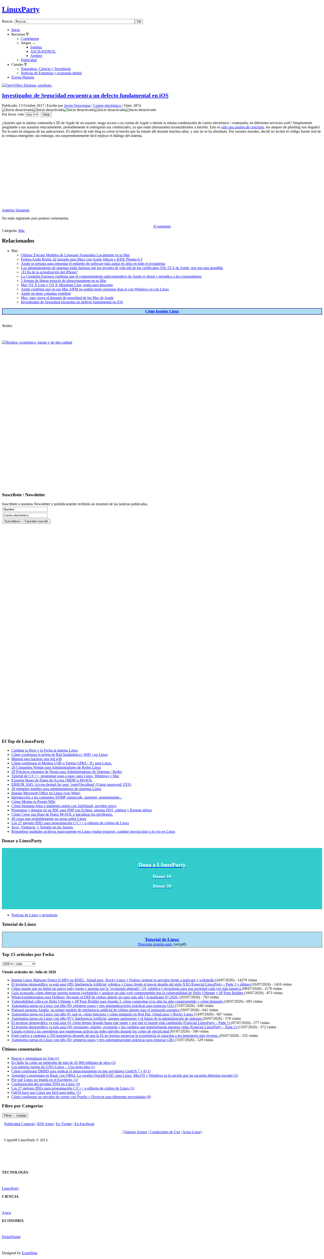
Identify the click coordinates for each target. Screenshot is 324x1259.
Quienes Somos (135, 1132)
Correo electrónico (107, 105)
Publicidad (29, 60)
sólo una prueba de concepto (242, 127)
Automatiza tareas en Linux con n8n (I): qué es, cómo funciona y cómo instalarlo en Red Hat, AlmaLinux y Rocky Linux (102, 1014)
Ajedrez (36, 56)
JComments (162, 226)
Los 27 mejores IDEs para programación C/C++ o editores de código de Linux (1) (72, 1088)
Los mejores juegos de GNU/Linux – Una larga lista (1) (53, 1067)
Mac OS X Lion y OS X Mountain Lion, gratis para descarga (67, 285)
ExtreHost (29, 1253)
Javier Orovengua (77, 105)
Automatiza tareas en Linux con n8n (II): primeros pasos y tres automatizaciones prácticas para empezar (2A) (93, 1006)
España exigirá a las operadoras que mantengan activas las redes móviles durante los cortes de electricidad (90, 1031)
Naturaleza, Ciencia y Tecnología (46, 69)
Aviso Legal (191, 1132)
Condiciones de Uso (165, 1132)
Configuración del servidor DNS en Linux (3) (45, 1084)
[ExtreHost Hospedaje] (37, 342)
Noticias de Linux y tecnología (34, 915)
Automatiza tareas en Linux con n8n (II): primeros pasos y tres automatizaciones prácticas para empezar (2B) (93, 1040)
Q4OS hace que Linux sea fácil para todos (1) (46, 1093)
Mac (21, 231)
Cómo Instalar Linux (162, 311)
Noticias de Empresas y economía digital (51, 73)
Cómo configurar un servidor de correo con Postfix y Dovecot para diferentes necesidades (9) (81, 1097)
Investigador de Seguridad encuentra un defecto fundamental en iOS (85, 95)
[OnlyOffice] (27, 85)
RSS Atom (45, 1124)
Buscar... (8, 21)
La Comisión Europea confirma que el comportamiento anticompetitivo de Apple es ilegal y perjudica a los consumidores (111, 276)
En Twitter (64, 1124)
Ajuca (6, 1213)
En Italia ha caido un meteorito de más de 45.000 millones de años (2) (63, 1063)
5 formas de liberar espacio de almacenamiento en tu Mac (63, 281)
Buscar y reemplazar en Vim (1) (35, 1058)
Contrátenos (30, 39)
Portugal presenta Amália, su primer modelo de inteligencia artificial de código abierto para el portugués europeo (95, 1010)
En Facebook (84, 1124)
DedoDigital (11, 1237)
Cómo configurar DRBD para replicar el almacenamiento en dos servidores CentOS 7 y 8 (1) (81, 1071)
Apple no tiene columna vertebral (46, 293)
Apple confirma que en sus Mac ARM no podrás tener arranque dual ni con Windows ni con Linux (95, 289)
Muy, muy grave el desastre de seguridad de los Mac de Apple (67, 298)
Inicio (15, 30)
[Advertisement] (144, 175)
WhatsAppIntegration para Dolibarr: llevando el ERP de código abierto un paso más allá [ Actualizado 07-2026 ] (96, 997)
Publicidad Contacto (19, 1124)
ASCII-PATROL (43, 51)
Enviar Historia (22, 77)
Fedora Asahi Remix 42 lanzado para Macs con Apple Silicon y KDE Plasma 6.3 (81, 259)
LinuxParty (21, 9)
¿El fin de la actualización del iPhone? (49, 272)
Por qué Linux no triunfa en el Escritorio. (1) (44, 1080)
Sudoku (36, 47)
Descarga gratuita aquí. (155, 944)
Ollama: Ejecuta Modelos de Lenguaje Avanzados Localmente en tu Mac (75, 255)
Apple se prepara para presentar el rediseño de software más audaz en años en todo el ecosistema (93, 264)
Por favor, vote (13, 114)
